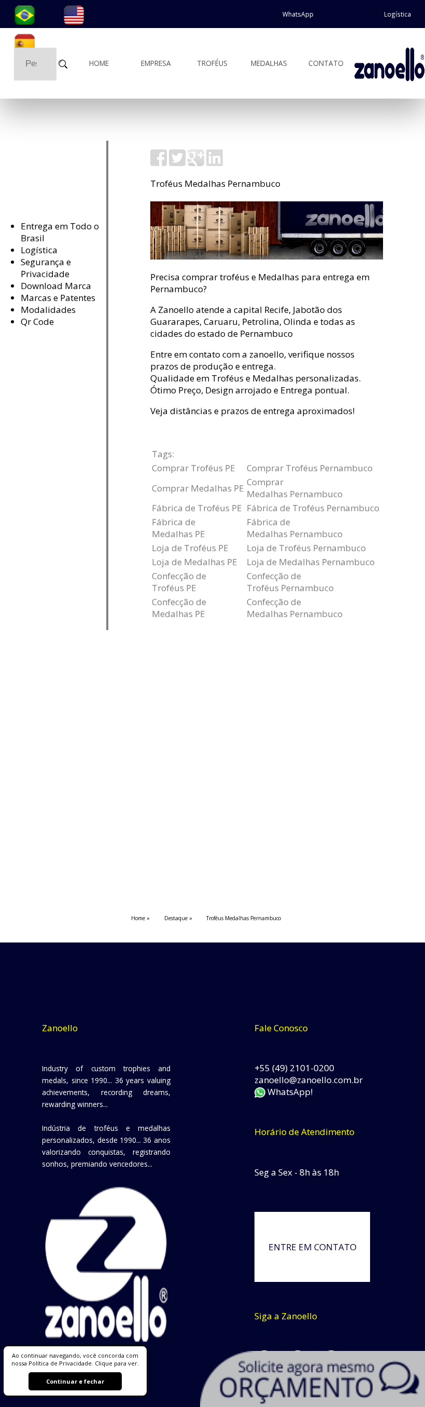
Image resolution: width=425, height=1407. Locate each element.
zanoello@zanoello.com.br (308, 1080)
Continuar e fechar (75, 1381)
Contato (326, 63)
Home (99, 63)
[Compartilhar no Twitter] (177, 163)
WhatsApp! (288, 1092)
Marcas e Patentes (58, 298)
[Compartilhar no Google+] (196, 163)
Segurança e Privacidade (46, 268)
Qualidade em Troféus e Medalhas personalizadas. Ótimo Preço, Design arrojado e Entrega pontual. (255, 384)
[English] (73, 14)
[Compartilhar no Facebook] (158, 163)
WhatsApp (298, 14)
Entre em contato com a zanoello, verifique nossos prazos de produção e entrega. (252, 360)
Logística (397, 14)
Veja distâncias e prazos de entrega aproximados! (252, 411)
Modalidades (48, 310)
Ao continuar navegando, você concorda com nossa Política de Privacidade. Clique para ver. (75, 1359)
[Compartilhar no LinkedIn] (214, 163)
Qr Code (37, 321)
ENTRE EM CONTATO (312, 1247)
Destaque (176, 918)
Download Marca (56, 286)
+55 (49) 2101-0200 (294, 1068)
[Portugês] (24, 14)
